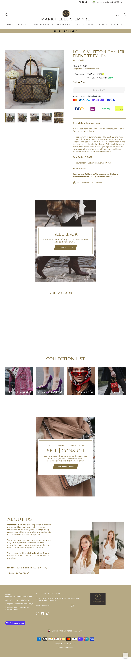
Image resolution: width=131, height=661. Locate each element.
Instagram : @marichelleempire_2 (19, 603)
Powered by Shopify (65, 647)
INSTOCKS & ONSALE (43, 24)
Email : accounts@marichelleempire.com (18, 595)
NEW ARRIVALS (64, 24)
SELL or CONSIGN (84, 24)
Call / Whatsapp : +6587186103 (17, 600)
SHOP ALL (22, 24)
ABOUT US (102, 24)
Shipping (76, 68)
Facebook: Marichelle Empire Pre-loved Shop (17, 608)
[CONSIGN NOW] (65, 456)
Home (10, 24)
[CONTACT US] (65, 241)
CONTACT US (117, 24)
